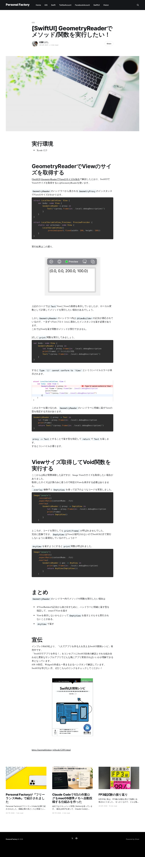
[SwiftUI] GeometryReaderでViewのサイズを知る (56, 179)
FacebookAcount (82, 5)
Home (38, 5)
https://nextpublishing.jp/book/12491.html (51, 749)
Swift (53, 5)
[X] (72, 838)
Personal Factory (17, 5)
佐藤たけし (44, 42)
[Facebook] (76, 838)
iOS (46, 5)
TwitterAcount (65, 5)
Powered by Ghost (132, 839)
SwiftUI (96, 5)
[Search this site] (138, 5)
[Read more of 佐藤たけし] (35, 43)
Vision (106, 5)
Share (109, 44)
